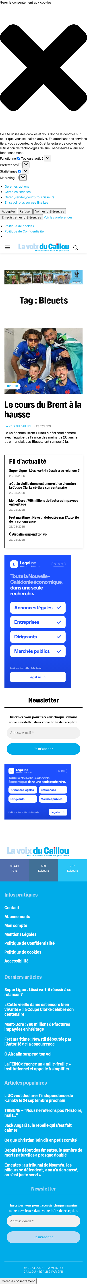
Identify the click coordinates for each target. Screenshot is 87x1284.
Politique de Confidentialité (24, 231)
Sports (12, 386)
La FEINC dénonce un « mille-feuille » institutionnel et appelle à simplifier (37, 1067)
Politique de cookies (19, 226)
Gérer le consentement (18, 1281)
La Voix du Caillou (18, 426)
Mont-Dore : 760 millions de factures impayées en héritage (37, 1027)
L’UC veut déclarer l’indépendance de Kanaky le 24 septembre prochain (38, 1098)
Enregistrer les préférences (21, 217)
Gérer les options (17, 186)
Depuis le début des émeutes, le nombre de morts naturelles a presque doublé (43, 1153)
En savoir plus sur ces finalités (26, 202)
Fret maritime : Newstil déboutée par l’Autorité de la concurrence (37, 1042)
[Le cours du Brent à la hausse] (43, 361)
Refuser (25, 211)
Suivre (43, 860)
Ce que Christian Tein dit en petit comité (40, 1140)
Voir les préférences (49, 211)
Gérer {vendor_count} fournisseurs (29, 197)
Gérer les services (18, 192)
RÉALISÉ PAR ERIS (51, 1271)
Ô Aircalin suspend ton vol (28, 534)
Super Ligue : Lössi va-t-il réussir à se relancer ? (44, 471)
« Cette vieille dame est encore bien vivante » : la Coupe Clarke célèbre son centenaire (43, 486)
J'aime (14, 860)
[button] (43, 68)
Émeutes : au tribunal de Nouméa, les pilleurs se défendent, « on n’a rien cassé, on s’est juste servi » (41, 1170)
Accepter (8, 211)
